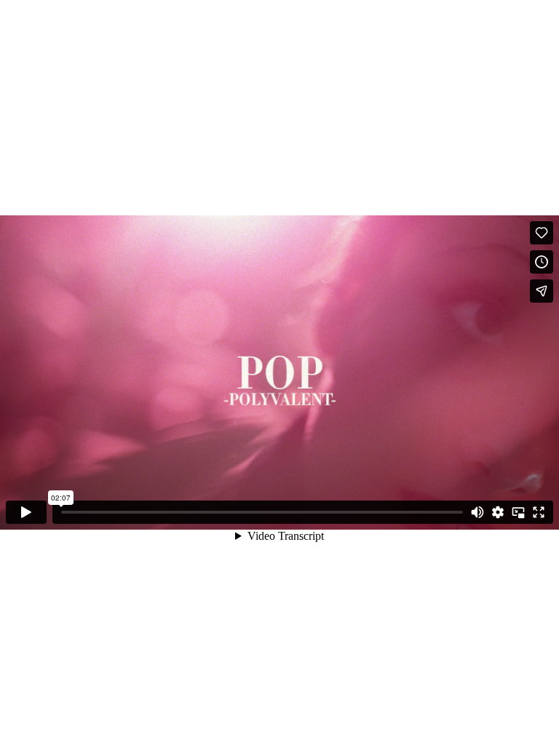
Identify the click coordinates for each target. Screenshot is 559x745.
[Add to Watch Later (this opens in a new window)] (541, 262)
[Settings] (498, 512)
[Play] (26, 512)
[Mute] (477, 512)
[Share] (541, 291)
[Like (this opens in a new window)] (541, 232)
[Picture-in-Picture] (518, 512)
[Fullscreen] (538, 512)
